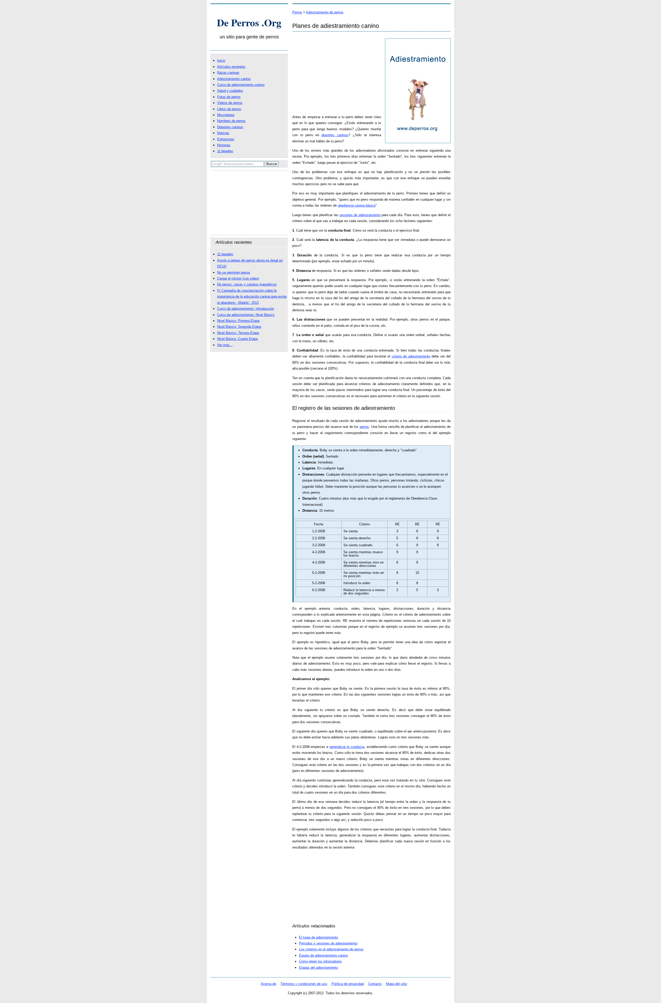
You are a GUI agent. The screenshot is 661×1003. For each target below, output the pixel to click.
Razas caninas (228, 73)
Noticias (223, 133)
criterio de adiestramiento (411, 356)
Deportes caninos (230, 127)
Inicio (221, 60)
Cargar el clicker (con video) (238, 278)
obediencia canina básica (356, 205)
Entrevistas (225, 139)
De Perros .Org (249, 22)
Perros (297, 12)
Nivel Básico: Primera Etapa (238, 321)
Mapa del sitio (396, 984)
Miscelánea (225, 115)
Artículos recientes (231, 67)
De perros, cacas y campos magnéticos (247, 284)
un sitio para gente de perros (249, 36)
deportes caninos (335, 135)
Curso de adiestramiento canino (240, 85)
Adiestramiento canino (233, 79)
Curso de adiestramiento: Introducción (245, 309)
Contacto (375, 984)
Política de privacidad (348, 984)
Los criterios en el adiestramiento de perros (331, 949)
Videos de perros (229, 103)
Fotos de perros (229, 97)
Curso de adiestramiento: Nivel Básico (245, 315)
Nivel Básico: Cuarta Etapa (237, 339)
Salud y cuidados (230, 91)
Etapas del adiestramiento (318, 967)
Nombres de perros (231, 121)
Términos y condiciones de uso (303, 984)
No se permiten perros (233, 272)
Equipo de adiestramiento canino (323, 955)
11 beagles (225, 151)
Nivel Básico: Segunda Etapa (239, 327)
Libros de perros (229, 109)
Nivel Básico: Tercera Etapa (238, 333)
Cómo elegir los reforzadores (320, 961)
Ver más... (225, 345)
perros (364, 427)
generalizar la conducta (346, 747)
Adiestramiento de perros (324, 12)
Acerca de (268, 984)
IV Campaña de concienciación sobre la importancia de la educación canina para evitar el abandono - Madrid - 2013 (252, 297)
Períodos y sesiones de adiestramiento (328, 943)
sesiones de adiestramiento (360, 215)
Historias (223, 145)
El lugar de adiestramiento (318, 937)
